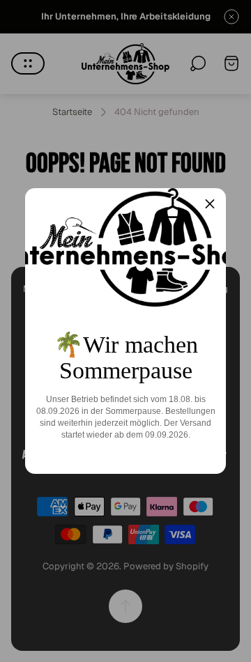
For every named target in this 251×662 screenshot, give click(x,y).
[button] (209, 204)
